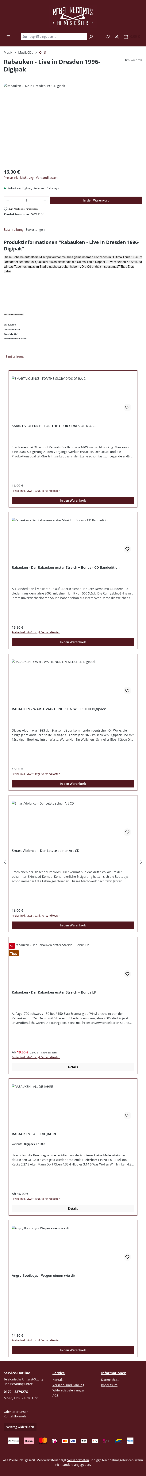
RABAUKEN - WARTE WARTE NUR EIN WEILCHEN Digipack (59, 709)
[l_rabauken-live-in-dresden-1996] (73, 124)
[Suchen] (90, 36)
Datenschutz (110, 1380)
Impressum (109, 1385)
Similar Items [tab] (15, 356)
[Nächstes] (141, 862)
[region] (73, 124)
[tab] (14, 229)
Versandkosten (78, 1460)
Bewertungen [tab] (35, 229)
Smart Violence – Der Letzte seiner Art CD (45, 851)
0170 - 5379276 (16, 1391)
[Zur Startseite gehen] (73, 16)
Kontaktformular (16, 1416)
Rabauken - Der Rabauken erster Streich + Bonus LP (54, 992)
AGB (55, 1396)
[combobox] (54, 36)
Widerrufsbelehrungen (68, 1390)
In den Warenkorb (96, 200)
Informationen (113, 1373)
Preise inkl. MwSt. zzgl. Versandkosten (31, 178)
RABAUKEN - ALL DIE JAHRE (34, 1134)
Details (73, 1067)
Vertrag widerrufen (20, 1427)
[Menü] (8, 36)
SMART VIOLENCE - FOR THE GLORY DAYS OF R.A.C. (54, 426)
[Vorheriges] (5, 862)
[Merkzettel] (107, 36)
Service (58, 1373)
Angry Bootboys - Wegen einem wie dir (43, 1275)
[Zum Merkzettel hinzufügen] (127, 407)
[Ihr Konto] (116, 36)
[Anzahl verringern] (8, 200)
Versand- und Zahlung (68, 1385)
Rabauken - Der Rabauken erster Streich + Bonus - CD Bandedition (66, 567)
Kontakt (58, 1380)
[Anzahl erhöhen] (45, 200)
